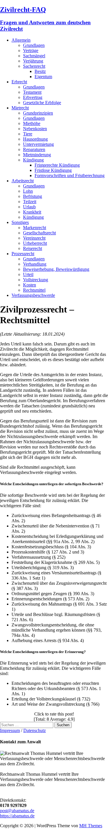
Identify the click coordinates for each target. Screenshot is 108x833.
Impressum (10, 730)
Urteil (28, 274)
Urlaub (29, 206)
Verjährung (33, 60)
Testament (32, 92)
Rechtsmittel (34, 290)
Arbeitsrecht (23, 180)
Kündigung (33, 159)
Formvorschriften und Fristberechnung (70, 175)
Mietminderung (37, 154)
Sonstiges (20, 222)
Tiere (27, 133)
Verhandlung (34, 264)
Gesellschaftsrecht (39, 232)
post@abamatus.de (17, 810)
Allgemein (21, 40)
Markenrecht (34, 227)
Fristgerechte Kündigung (57, 165)
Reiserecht (32, 248)
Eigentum (43, 76)
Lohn (28, 191)
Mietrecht (20, 107)
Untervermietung (38, 144)
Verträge (30, 50)
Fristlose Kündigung (53, 170)
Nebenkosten (35, 128)
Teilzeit (29, 201)
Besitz (40, 71)
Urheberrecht (35, 243)
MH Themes (90, 825)
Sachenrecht (34, 66)
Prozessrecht (23, 253)
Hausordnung (35, 139)
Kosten (29, 284)
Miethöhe (31, 123)
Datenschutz (34, 730)
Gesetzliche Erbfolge (42, 102)
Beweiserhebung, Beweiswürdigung (56, 269)
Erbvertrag (32, 97)
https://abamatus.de (17, 815)
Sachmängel (34, 55)
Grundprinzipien (38, 113)
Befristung (32, 196)
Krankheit (32, 211)
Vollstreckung (35, 279)
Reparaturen (34, 149)
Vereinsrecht (34, 238)
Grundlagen (34, 45)
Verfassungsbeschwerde (33, 295)
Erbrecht (19, 81)
